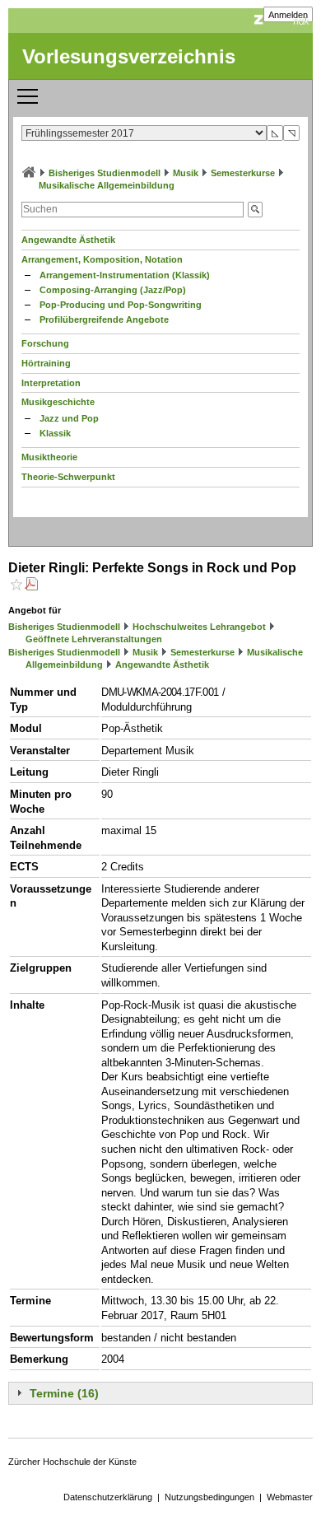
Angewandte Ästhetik (68, 240)
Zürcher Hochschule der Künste (72, 1462)
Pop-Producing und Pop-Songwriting (121, 305)
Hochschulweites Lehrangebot (199, 627)
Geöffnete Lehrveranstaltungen (94, 639)
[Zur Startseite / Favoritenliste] (28, 173)
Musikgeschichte (58, 402)
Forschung (45, 343)
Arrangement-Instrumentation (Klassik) (125, 275)
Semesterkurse (243, 173)
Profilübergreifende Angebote (104, 319)
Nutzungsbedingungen (209, 1497)
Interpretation (51, 383)
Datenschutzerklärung (107, 1497)
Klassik (55, 433)
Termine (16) (64, 1393)
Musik (185, 173)
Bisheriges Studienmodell (104, 173)
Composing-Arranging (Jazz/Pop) (113, 290)
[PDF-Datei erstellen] (31, 586)
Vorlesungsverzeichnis (128, 56)
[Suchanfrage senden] (255, 209)
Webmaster (290, 1497)
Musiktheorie (49, 457)
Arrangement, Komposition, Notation (102, 259)
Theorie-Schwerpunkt (68, 477)
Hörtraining (46, 363)
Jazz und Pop (69, 418)
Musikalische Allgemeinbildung (106, 185)
